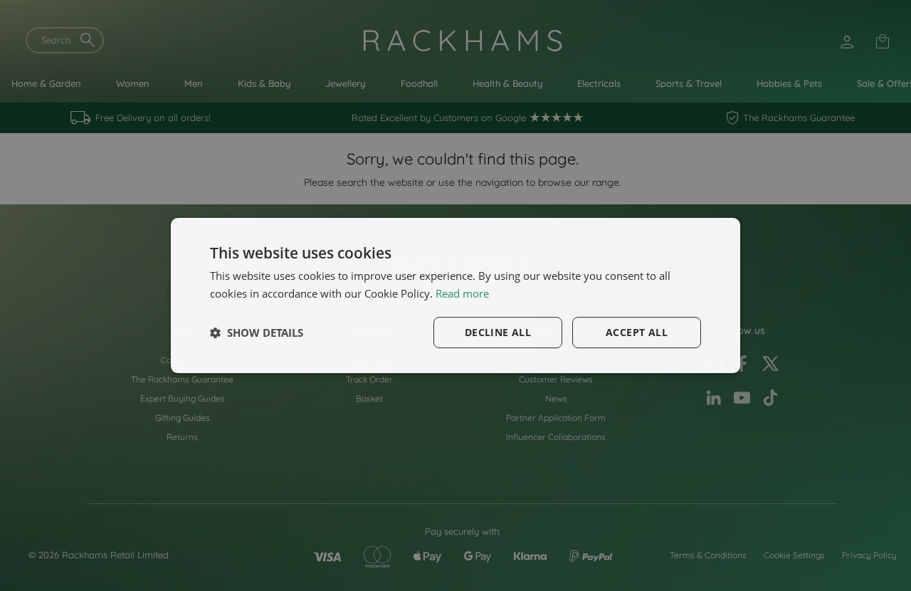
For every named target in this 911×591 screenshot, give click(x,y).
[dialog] (455, 295)
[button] (256, 332)
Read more (462, 293)
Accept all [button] (637, 332)
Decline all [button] (498, 332)
